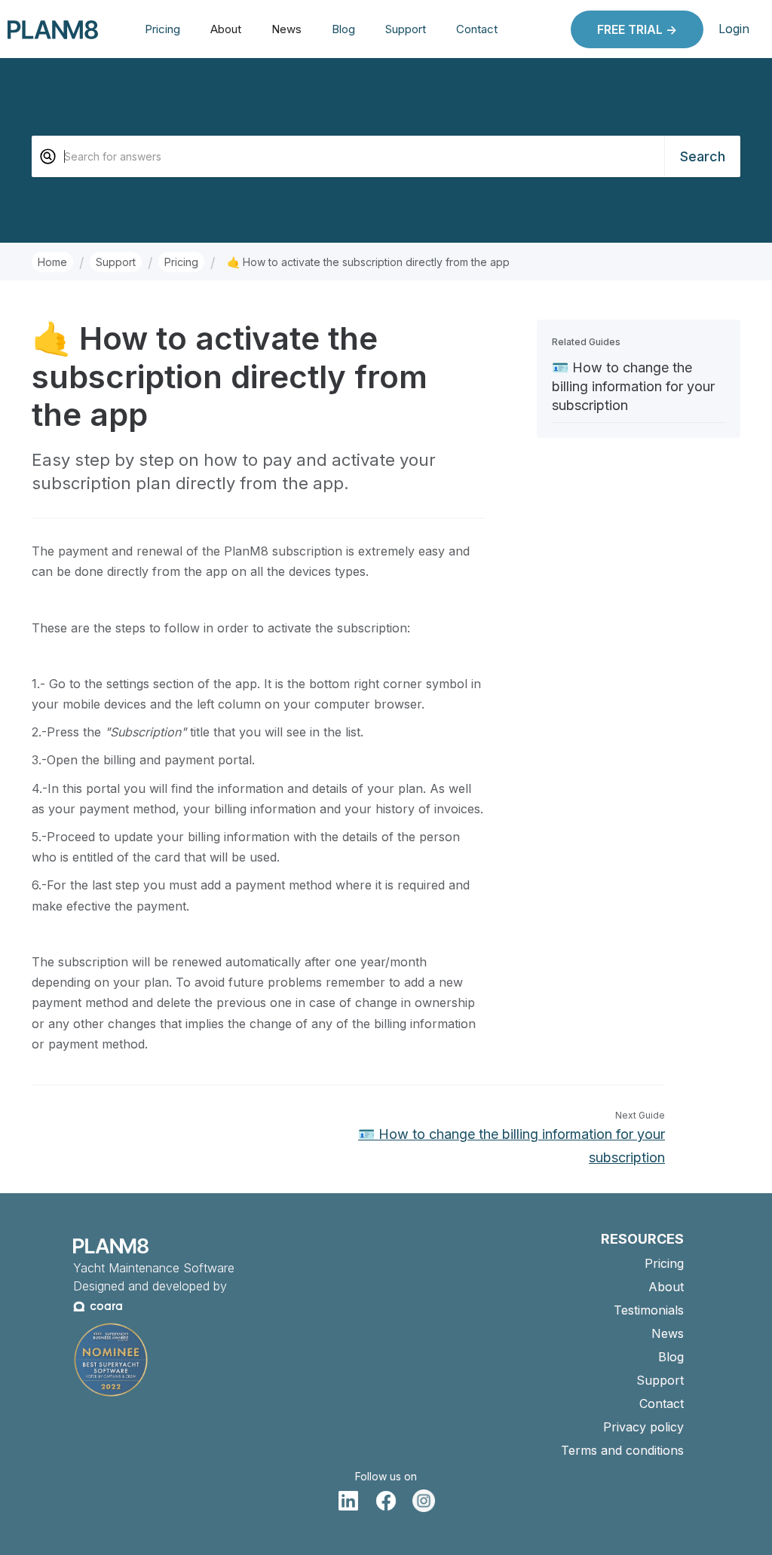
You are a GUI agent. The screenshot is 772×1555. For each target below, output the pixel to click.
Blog (343, 29)
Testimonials (649, 1310)
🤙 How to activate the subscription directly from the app (368, 262)
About (225, 29)
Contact (477, 29)
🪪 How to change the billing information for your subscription (633, 386)
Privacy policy (643, 1427)
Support (405, 29)
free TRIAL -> (637, 29)
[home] (53, 29)
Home (52, 262)
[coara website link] (98, 1311)
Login (733, 28)
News (286, 29)
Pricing (162, 29)
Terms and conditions (622, 1450)
